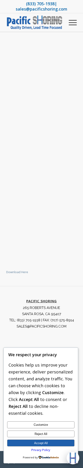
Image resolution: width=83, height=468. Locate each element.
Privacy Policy (40, 450)
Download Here (17, 272)
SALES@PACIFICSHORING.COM (41, 326)
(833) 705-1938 (40, 3)
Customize (41, 424)
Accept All (41, 443)
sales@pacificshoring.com (41, 9)
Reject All (41, 434)
